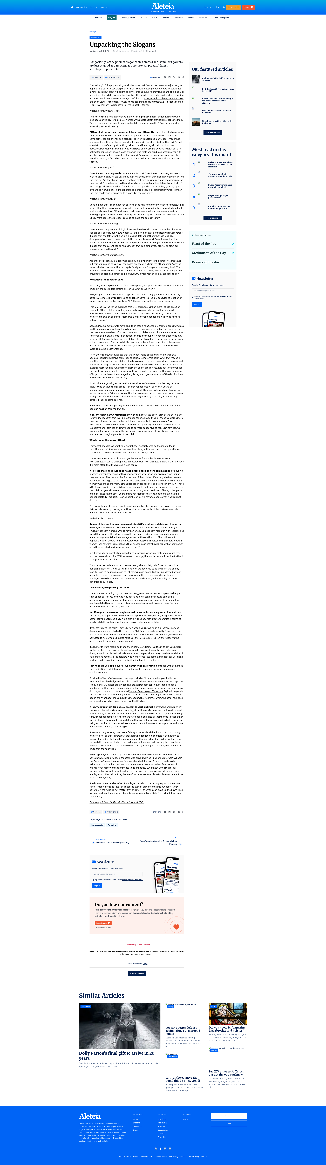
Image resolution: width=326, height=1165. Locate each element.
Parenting (112, 825)
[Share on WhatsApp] (183, 77)
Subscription (163, 1130)
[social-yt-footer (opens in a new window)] (156, 1148)
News (154, 17)
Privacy (204, 1156)
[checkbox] (93, 880)
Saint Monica (172, 11)
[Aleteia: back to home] (163, 6)
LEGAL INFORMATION (158, 1156)
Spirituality (178, 17)
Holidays (191, 17)
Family (170, 1006)
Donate (247, 7)
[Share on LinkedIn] (169, 77)
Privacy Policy (194, 1156)
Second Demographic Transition (146, 691)
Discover (143, 17)
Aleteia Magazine (222, 17)
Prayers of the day (206, 262)
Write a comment (137, 973)
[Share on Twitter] (174, 77)
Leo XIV (214, 1050)
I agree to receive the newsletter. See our (119, 880)
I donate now (101, 923)
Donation (161, 1133)
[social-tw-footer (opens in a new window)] (165, 1148)
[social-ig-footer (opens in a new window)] (170, 1148)
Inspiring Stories (128, 17)
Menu (99, 17)
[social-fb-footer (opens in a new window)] (160, 1148)
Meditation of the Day (209, 253)
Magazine (161, 1126)
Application (162, 1123)
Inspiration (86, 1006)
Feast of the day (204, 244)
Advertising (162, 1137)
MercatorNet (136, 51)
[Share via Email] (179, 77)
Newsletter (162, 1119)
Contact (183, 1156)
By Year (186, 1119)
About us (144, 1156)
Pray (110, 17)
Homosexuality (97, 825)
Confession (172, 1056)
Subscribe (232, 7)
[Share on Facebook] (165, 77)
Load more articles (213, 132)
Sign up (97, 885)
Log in (222, 7)
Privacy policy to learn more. (132, 880)
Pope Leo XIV (204, 17)
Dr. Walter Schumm (121, 51)
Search (106, 7)
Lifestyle (165, 17)
